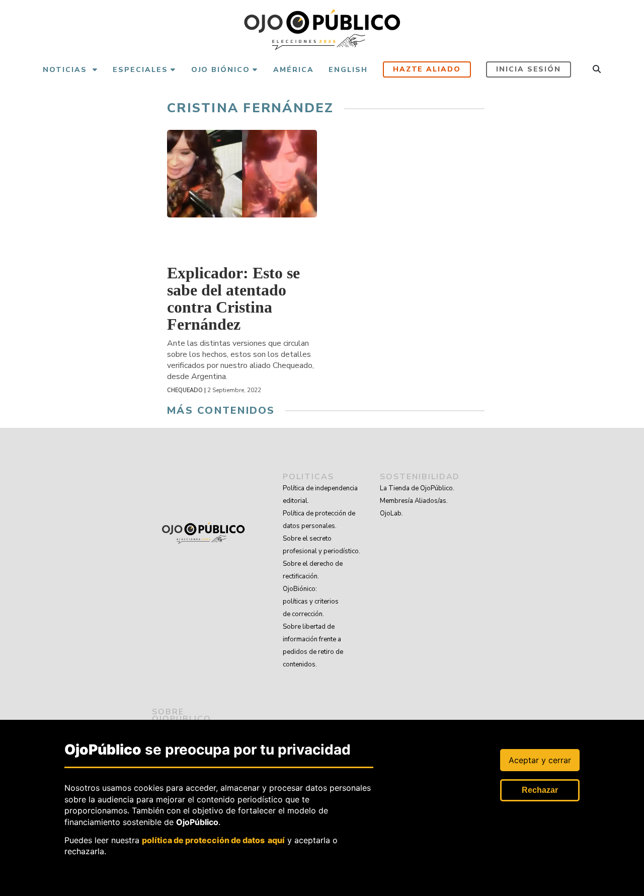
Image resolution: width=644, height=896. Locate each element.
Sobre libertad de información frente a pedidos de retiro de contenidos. (313, 645)
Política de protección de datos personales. (319, 520)
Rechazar (540, 790)
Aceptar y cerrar (540, 760)
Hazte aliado (427, 69)
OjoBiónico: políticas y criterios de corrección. (311, 601)
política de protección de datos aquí (213, 840)
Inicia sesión (528, 69)
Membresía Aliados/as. (414, 500)
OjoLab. (391, 513)
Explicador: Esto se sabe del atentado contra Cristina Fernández (233, 298)
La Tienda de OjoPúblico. (417, 488)
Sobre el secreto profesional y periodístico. (321, 545)
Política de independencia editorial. (320, 494)
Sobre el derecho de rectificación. (313, 570)
